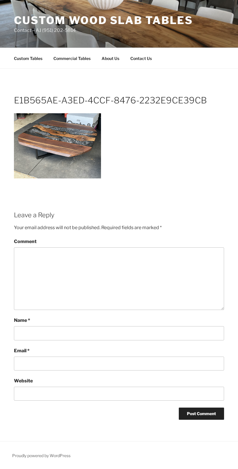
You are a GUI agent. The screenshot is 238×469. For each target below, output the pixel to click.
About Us (110, 58)
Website (23, 381)
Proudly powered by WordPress (41, 455)
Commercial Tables (72, 58)
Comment (25, 241)
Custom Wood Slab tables (103, 20)
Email (22, 350)
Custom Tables (28, 58)
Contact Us (141, 58)
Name (22, 320)
